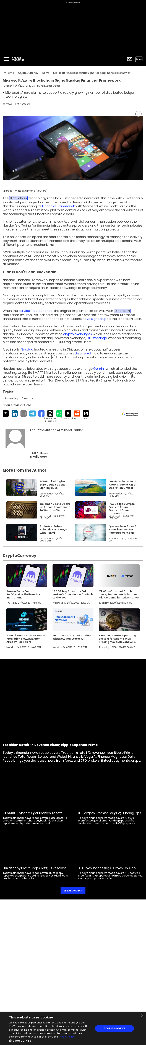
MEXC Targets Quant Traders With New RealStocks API (72, 637)
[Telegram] (32, 413)
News (45, 73)
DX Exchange (97, 338)
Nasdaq (27, 349)
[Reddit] (77, 413)
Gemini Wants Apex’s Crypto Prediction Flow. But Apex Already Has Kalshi (25, 639)
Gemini (99, 368)
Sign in (139, 59)
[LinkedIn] (15, 413)
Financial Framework (58, 206)
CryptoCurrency (28, 73)
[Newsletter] (129, 59)
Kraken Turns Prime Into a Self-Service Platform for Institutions (23, 594)
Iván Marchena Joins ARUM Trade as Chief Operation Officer (123, 485)
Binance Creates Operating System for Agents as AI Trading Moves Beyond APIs (117, 639)
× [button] (142, 1015)
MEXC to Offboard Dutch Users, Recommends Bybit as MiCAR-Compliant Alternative (119, 594)
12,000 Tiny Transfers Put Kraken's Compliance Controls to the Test (73, 594)
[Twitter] (6, 413)
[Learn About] (50, 416)
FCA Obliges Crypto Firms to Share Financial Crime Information (122, 508)
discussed (83, 353)
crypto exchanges (77, 334)
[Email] (23, 413)
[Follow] (68, 415)
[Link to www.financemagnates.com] (21, 487)
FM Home (8, 73)
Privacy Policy (67, 1036)
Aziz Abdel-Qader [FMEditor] (50, 85)
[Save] (86, 415)
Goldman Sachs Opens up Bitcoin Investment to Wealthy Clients (55, 507)
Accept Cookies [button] (114, 1028)
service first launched (36, 310)
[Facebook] (41, 413)
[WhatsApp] (59, 413)
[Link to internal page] (15, 438)
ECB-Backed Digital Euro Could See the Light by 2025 (53, 485)
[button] (50, 1040)
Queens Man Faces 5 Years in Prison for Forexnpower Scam (123, 530)
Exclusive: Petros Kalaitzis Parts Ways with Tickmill (53, 530)
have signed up (94, 319)
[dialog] (73, 1028)
